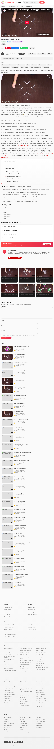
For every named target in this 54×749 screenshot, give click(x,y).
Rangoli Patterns (8, 696)
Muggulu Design (39, 650)
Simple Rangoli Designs (9, 636)
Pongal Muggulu (23, 666)
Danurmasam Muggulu (9, 661)
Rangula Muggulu (24, 671)
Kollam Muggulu (23, 654)
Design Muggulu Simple (41, 654)
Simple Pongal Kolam (9, 723)
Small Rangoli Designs (41, 698)
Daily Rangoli (23, 681)
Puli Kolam (22, 729)
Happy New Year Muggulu (42, 667)
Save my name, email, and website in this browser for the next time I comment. (20, 335)
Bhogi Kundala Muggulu (25, 650)
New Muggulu (39, 665)
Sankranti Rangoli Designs (10, 694)
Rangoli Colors (7, 702)
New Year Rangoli (32, 614)
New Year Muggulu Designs (42, 648)
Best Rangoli (7, 681)
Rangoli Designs (8, 607)
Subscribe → (47, 244)
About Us (30, 624)
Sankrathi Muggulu (8, 668)
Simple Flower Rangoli (41, 700)
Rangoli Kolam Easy (40, 721)
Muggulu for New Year (9, 659)
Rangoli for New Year (25, 695)
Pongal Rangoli (39, 683)
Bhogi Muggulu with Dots (25, 662)
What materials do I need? (13, 178)
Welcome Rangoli (40, 692)
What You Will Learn (9, 168)
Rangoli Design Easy (40, 681)
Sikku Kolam (22, 727)
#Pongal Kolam (42, 64)
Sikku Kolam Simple (40, 719)
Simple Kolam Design (24, 731)
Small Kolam (38, 717)
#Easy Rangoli (21, 64)
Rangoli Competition (40, 694)
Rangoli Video (7, 690)
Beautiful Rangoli (40, 688)
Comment (3, 306)
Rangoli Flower (39, 696)
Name (2, 320)
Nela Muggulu (39, 659)
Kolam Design (7, 721)
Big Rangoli (22, 697)
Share (50, 53)
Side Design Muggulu (40, 669)
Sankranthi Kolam (32, 609)
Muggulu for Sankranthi (9, 627)
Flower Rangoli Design (25, 705)
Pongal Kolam (39, 725)
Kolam (3, 44)
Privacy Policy (31, 627)
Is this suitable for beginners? (14, 176)
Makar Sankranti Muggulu (26, 648)
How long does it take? (12, 181)
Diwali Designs (31, 612)
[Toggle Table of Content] (18, 162)
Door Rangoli (23, 699)
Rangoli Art (22, 703)
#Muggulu (34, 64)
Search (42, 2)
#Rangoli (49, 64)
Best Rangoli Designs (9, 692)
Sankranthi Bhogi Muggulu (10, 634)
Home (3, 6)
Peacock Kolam (39, 727)
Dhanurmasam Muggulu (25, 664)
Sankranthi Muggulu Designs (26, 660)
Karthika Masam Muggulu (10, 670)
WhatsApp (25, 48)
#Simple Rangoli (24, 67)
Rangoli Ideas (7, 705)
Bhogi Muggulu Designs (25, 668)
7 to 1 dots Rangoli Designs (12, 6)
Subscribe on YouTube (16, 257)
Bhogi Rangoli (31, 607)
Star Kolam (6, 729)
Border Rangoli (39, 702)
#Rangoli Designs (5, 67)
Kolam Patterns (7, 609)
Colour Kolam (7, 727)
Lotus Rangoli (7, 683)
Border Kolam (23, 719)
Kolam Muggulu (39, 723)
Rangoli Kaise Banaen (9, 688)
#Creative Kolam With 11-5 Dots (9, 64)
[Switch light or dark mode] (47, 2)
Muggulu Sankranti (40, 661)
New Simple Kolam (24, 725)
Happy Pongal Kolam (23, 145)
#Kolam (28, 64)
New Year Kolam (8, 725)
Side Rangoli (7, 700)
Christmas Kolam (8, 717)
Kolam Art (6, 719)
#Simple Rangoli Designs (35, 67)
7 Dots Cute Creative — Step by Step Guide (14, 166)
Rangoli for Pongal (24, 686)
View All (22, 53)
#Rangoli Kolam (15, 67)
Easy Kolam (22, 721)
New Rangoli (39, 690)
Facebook (16, 48)
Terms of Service (32, 629)
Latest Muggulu (7, 652)
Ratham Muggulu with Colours (11, 654)
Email (2, 325)
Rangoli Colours (39, 686)
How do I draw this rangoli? (13, 173)
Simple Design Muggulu (41, 652)
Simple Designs (7, 616)
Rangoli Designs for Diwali (10, 624)
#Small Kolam (46, 67)
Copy (33, 48)
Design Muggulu (39, 656)
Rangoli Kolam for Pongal (9, 686)
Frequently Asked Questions (11, 171)
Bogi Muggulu (7, 663)
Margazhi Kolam (23, 723)
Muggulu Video (7, 666)
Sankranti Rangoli (24, 701)
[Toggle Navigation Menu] (51, 2)
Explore (18, 2)
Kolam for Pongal (8, 629)
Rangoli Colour (23, 683)
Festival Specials (8, 612)
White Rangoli (7, 698)
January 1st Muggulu (24, 652)
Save (9, 48)
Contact (30, 631)
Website (3, 330)
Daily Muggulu (7, 614)
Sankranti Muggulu (40, 663)
